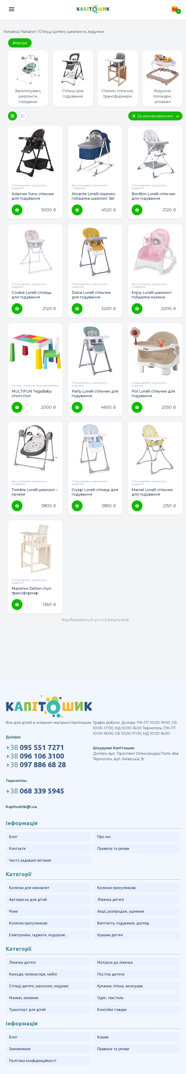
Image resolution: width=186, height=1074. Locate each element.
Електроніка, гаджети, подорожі (37, 935)
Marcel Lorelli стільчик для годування (152, 492)
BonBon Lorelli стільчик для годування (153, 196)
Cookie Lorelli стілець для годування (31, 294)
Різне (13, 911)
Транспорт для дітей (27, 1010)
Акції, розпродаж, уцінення (120, 911)
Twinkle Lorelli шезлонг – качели (35, 492)
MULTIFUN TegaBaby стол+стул (32, 393)
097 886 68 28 (36, 764)
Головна (11, 31)
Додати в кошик (17, 209)
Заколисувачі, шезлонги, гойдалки (28, 96)
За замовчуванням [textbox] (155, 116)
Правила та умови (113, 848)
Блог (13, 837)
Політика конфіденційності (32, 1061)
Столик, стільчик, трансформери (118, 93)
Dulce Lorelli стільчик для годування (91, 294)
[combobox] (155, 115)
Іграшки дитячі (110, 935)
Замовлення (19, 1049)
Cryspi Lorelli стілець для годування (95, 492)
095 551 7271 (35, 747)
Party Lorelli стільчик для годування (95, 393)
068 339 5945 (35, 791)
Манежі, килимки (23, 998)
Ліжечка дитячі (110, 899)
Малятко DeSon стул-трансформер (32, 590)
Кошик (103, 1037)
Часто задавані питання (30, 860)
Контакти (17, 848)
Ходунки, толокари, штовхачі (162, 96)
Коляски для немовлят (29, 888)
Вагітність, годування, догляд (123, 923)
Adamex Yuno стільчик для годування (33, 196)
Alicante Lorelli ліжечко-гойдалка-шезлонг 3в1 (94, 196)
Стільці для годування (72, 93)
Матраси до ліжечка (115, 962)
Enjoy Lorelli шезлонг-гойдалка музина (152, 294)
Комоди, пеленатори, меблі (33, 974)
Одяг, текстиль (110, 998)
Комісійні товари (112, 1010)
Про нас (104, 837)
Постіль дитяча (111, 974)
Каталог (29, 31)
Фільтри (20, 43)
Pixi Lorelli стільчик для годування (153, 393)
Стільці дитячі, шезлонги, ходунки (29, 186)
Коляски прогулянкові (116, 888)
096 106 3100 (35, 756)
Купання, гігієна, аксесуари (120, 986)
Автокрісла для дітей (28, 899)
